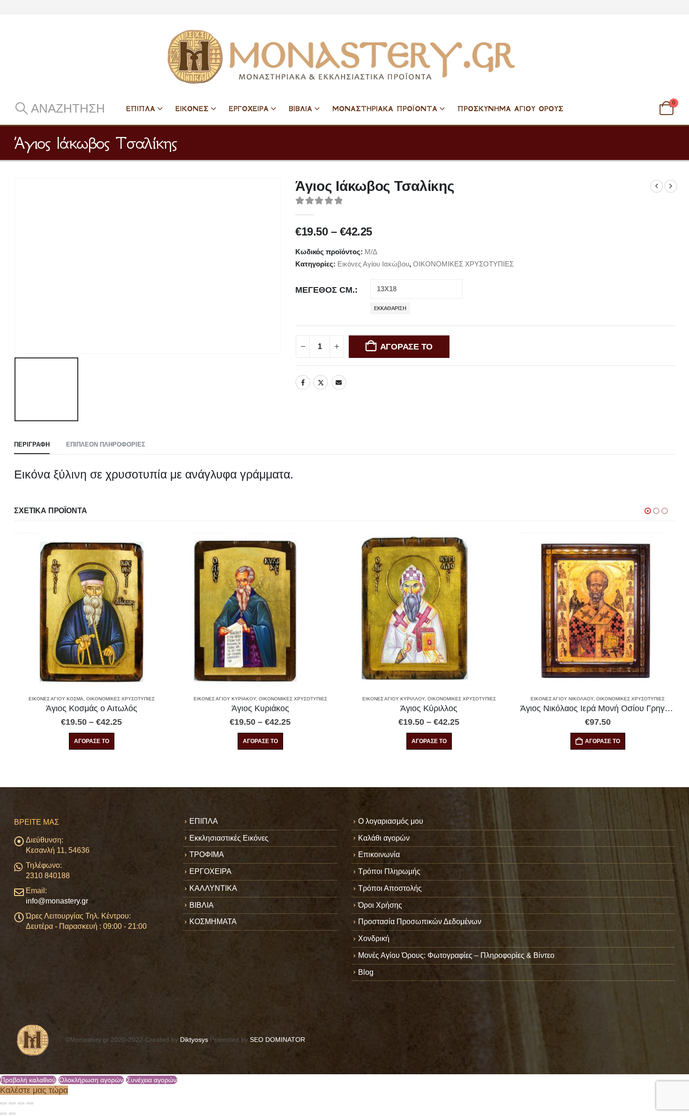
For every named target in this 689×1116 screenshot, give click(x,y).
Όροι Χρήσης (380, 905)
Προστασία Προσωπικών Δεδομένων (419, 922)
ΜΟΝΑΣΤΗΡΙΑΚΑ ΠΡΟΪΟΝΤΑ (384, 108)
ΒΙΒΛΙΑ (300, 108)
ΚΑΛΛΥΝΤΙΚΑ (213, 888)
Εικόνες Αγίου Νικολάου (562, 698)
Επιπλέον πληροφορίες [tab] (105, 444)
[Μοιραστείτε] (21, 1103)
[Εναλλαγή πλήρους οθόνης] (12, 1103)
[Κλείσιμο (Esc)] (30, 1103)
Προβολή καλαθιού (28, 1080)
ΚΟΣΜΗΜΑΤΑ (213, 922)
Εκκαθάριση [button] (390, 308)
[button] (59, 108)
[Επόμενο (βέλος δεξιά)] (12, 1114)
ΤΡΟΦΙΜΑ (206, 854)
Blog (366, 972)
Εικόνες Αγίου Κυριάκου (225, 698)
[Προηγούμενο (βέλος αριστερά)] (3, 1114)
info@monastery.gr (57, 901)
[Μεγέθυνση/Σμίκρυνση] (3, 1103)
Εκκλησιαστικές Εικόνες (229, 838)
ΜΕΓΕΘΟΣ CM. (325, 290)
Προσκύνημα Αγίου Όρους (510, 108)
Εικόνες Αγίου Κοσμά (56, 698)
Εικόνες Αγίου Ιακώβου (373, 264)
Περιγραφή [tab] (32, 444)
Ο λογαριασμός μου (390, 821)
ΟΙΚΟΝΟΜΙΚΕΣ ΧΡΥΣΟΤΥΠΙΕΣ (463, 264)
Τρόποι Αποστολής (390, 888)
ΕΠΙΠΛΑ (140, 108)
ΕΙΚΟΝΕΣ (192, 108)
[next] (670, 186)
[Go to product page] (91, 609)
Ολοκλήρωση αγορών (91, 1080)
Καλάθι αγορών (384, 838)
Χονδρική (373, 938)
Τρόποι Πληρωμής (389, 871)
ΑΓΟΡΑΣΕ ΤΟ (406, 346)
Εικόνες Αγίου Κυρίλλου (393, 698)
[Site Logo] (344, 57)
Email (338, 382)
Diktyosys (194, 1040)
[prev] (656, 186)
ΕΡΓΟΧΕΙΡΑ (249, 108)
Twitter (320, 382)
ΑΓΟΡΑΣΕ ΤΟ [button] (602, 741)
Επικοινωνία (379, 854)
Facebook (302, 382)
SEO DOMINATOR (277, 1040)
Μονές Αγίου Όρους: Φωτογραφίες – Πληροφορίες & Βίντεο (456, 955)
